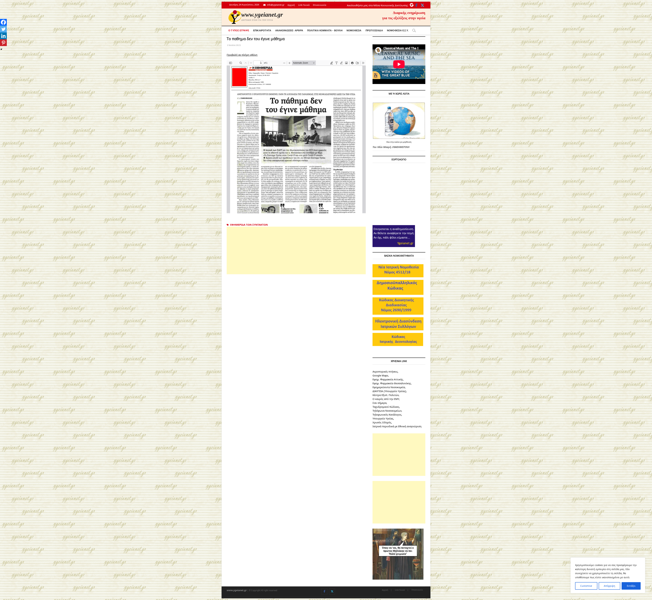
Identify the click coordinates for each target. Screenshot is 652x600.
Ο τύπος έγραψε (238, 30)
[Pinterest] (3, 42)
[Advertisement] (296, 250)
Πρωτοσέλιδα (374, 30)
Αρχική (291, 4)
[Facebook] (3, 22)
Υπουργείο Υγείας (383, 418)
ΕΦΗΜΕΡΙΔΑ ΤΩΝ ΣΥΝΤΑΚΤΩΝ (249, 224)
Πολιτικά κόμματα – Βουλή (324, 30)
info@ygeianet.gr (275, 4)
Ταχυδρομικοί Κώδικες (386, 406)
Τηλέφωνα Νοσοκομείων (387, 410)
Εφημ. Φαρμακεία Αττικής (388, 379)
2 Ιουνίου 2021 (234, 45)
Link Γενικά (304, 4)
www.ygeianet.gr (262, 14)
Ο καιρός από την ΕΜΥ (386, 399)
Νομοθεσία (354, 30)
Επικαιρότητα (262, 30)
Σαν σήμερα (379, 402)
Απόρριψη (609, 585)
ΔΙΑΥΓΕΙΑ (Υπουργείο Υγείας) (389, 391)
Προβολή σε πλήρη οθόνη (242, 54)
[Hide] (1, 49)
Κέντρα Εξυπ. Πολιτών (386, 395)
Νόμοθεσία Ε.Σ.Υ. (398, 30)
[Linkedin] (3, 35)
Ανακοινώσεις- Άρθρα (289, 30)
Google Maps (380, 375)
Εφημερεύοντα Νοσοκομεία (389, 387)
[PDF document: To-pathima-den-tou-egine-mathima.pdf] (296, 136)
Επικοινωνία (319, 4)
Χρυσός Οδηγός (382, 422)
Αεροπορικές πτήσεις (385, 371)
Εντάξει (631, 585)
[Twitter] (3, 29)
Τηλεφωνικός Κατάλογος (387, 414)
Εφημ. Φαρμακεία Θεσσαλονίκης (392, 383)
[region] (607, 575)
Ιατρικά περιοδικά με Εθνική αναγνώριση (397, 426)
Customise (586, 585)
